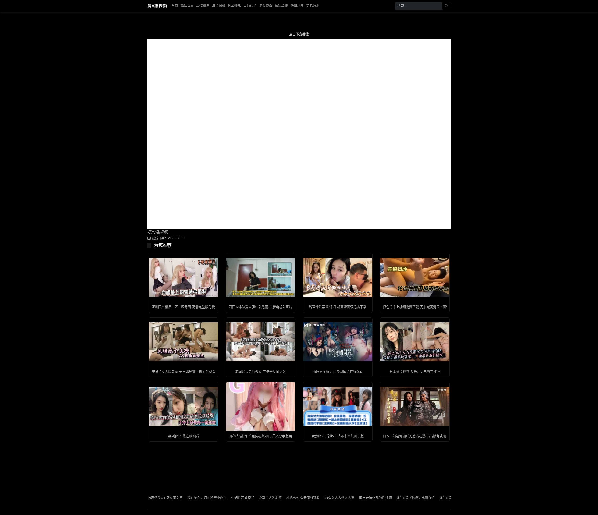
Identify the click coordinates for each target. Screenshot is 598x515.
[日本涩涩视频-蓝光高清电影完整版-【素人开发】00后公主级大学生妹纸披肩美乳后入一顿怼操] (414, 341)
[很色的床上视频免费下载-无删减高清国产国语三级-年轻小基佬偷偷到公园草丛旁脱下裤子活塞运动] (414, 277)
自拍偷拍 (249, 6)
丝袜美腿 (281, 6)
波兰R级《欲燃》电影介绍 (395, 498)
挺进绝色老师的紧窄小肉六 (186, 498)
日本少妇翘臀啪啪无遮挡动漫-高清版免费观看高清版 (421, 436)
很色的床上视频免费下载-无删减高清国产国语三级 (419, 307)
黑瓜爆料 (218, 6)
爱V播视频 (157, 6)
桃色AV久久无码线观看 (282, 498)
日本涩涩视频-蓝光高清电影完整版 (415, 371)
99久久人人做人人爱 (319, 498)
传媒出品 (297, 6)
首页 (174, 6)
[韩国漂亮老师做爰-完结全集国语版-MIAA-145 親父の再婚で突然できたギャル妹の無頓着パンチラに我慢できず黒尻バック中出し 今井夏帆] (260, 341)
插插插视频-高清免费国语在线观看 (338, 371)
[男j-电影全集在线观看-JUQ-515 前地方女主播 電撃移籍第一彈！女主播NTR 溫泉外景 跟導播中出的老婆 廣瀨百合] (183, 406)
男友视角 (265, 6)
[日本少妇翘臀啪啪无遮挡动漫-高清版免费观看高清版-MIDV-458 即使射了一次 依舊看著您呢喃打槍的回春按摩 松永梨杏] (414, 406)
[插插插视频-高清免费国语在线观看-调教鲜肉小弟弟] (337, 341)
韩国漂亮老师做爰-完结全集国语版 (260, 371)
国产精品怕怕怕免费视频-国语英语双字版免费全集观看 (268, 436)
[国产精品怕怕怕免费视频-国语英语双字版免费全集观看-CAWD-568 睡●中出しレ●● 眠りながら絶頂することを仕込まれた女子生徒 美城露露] (260, 406)
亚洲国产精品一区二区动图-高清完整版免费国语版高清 (191, 307)
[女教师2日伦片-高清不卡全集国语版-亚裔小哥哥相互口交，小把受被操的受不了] (337, 406)
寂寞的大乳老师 (249, 498)
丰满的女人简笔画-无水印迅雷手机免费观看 (183, 371)
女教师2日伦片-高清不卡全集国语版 (338, 436)
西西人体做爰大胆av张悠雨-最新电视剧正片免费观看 (267, 307)
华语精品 (202, 6)
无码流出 (312, 6)
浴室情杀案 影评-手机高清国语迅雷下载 (338, 307)
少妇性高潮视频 (222, 498)
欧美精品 (234, 6)
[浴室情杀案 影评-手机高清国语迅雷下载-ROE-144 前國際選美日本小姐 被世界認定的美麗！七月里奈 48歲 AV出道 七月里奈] (337, 277)
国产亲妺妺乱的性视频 (355, 498)
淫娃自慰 (187, 6)
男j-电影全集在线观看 (183, 436)
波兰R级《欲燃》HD (434, 498)
